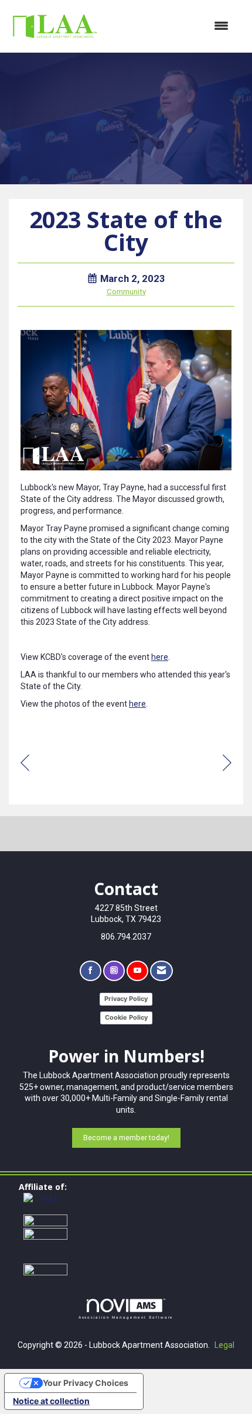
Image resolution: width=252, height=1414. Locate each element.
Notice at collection (51, 1401)
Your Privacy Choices (85, 1383)
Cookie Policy (126, 1017)
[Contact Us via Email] (161, 971)
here (159, 657)
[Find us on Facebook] (90, 971)
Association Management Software (126, 1317)
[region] (227, 764)
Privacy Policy (126, 999)
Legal (224, 1345)
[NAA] (45, 1203)
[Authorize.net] (45, 1268)
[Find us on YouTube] (137, 971)
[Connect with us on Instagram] (114, 971)
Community (126, 291)
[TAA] (45, 1220)
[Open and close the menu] (170, 26)
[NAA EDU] (45, 1244)
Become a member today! (126, 1137)
